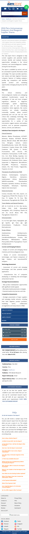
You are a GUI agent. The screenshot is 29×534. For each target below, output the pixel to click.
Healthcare (9, 19)
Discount (3, 503)
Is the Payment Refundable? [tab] (9, 480)
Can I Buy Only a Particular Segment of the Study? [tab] (13, 455)
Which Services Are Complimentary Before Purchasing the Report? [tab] (13, 462)
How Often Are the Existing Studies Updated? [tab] (13, 473)
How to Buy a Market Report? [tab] (9, 438)
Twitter (19, 521)
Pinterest (5, 524)
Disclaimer (17, 505)
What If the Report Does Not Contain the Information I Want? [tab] (12, 477)
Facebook (6, 521)
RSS (18, 526)
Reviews (3, 508)
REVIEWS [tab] (4, 320)
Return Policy (17, 503)
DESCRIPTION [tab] (5, 37)
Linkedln (5, 526)
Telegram (5, 529)
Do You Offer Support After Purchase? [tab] (12, 490)
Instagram (19, 524)
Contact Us (4, 500)
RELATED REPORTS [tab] (6, 313)
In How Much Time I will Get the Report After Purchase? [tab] (13, 444)
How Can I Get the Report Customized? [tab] (12, 448)
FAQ (15, 500)
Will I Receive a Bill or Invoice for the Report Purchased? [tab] (13, 466)
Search (24, 13)
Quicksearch (17, 508)
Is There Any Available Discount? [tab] (10, 458)
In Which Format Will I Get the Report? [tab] (12, 441)
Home (3, 19)
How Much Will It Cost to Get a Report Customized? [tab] (12, 451)
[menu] (13, 8)
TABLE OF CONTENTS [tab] (7, 310)
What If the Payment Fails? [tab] (9, 483)
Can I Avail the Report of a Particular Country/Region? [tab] (11, 486)
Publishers (3, 505)
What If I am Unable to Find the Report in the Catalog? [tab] (13, 470)
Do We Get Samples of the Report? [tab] (11, 415)
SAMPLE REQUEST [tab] (6, 317)
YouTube (19, 529)
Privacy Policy (18, 498)
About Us (3, 498)
